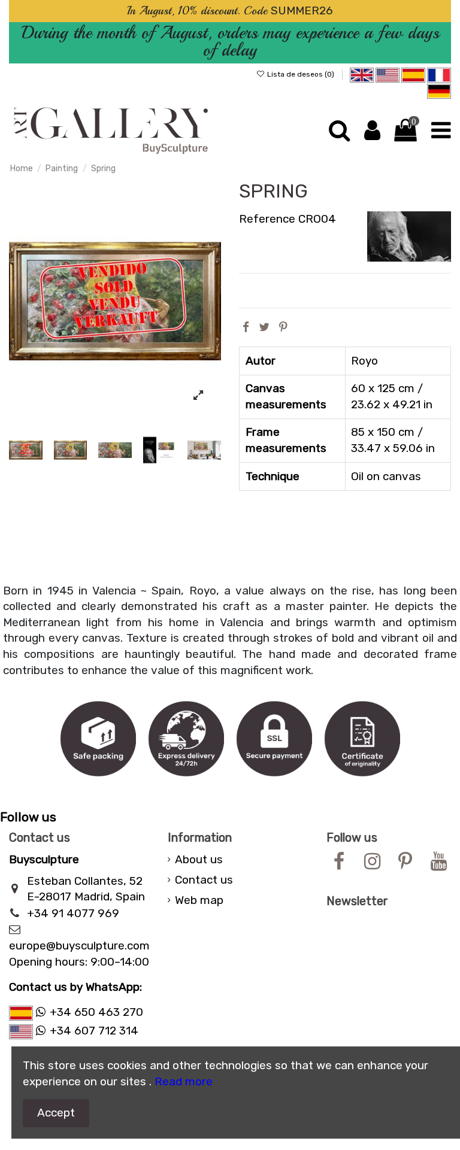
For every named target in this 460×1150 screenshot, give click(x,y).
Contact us (204, 880)
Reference (267, 219)
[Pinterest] (283, 327)
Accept (56, 1112)
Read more (184, 1081)
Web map (199, 900)
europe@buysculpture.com (79, 945)
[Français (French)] (439, 74)
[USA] (388, 74)
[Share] (246, 327)
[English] (362, 74)
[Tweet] (264, 327)
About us (199, 859)
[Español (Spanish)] (413, 74)
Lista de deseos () (300, 74)
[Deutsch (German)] (439, 90)
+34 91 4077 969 (73, 913)
